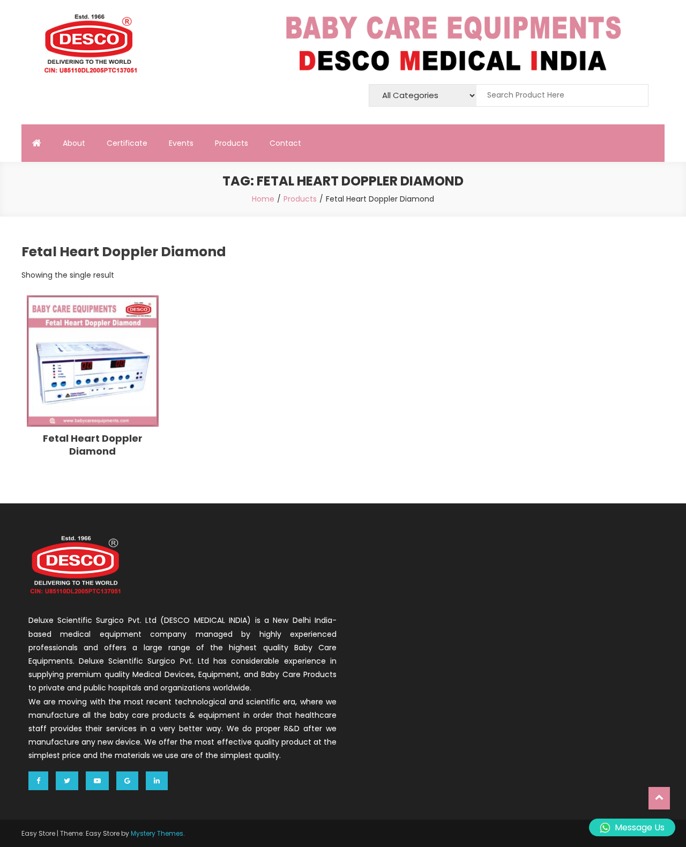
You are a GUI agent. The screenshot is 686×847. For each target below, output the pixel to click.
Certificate (127, 143)
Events (181, 143)
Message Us (640, 827)
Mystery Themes (157, 833)
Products (231, 143)
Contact (285, 143)
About (74, 143)
